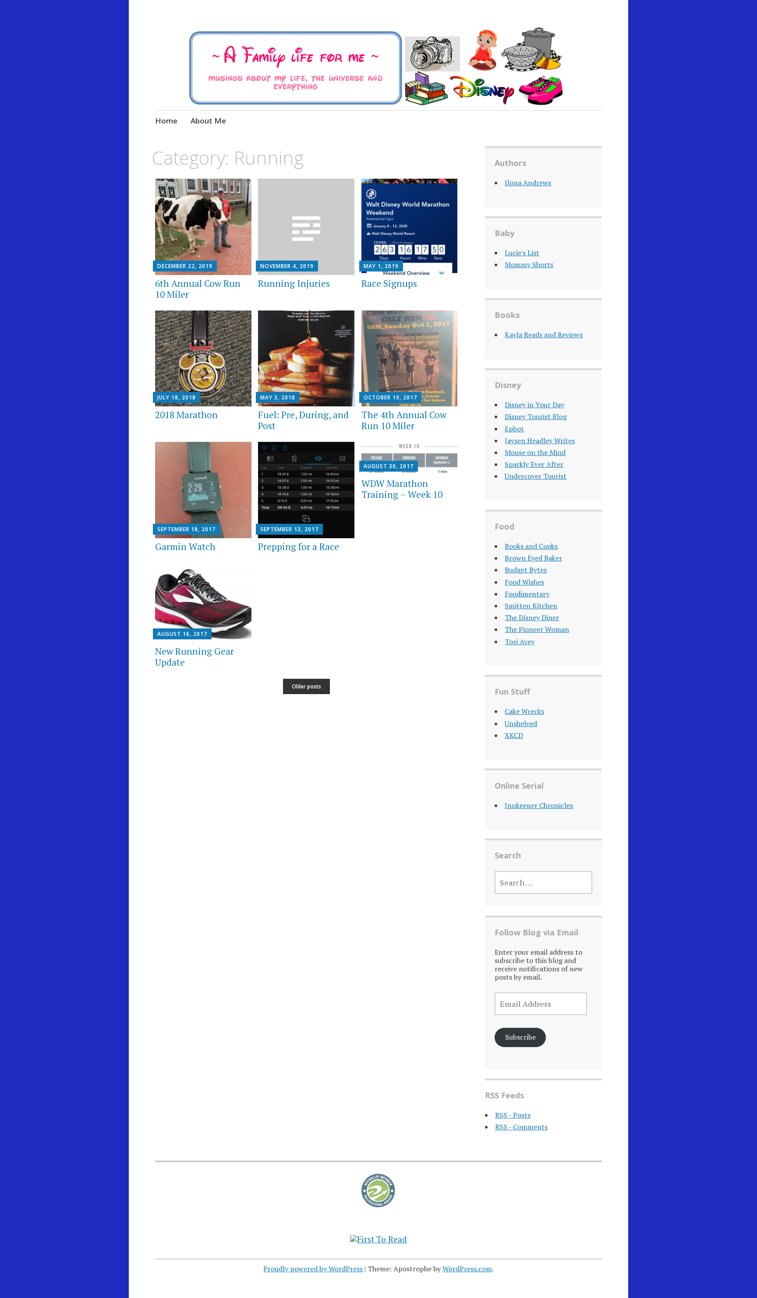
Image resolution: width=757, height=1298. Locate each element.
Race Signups (389, 283)
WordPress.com (467, 1268)
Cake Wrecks (524, 711)
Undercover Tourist (535, 476)
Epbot (514, 429)
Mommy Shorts (529, 264)
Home (166, 121)
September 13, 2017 (289, 529)
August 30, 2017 (389, 466)
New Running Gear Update (194, 656)
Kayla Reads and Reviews (544, 334)
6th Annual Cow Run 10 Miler (198, 288)
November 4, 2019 (287, 266)
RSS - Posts (513, 1115)
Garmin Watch (185, 546)
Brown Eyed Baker (533, 558)
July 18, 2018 (176, 397)
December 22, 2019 (184, 266)
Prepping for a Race (298, 546)
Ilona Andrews (528, 182)
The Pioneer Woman (537, 629)
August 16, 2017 (182, 634)
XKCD (514, 735)
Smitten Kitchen (531, 605)
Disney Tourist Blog (536, 416)
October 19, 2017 (390, 397)
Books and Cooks (531, 546)
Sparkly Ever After (534, 464)
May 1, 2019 (381, 266)
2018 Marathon (186, 415)
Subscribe (520, 1037)
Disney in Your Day (534, 404)
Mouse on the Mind (535, 452)
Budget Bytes (526, 570)
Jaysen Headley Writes (540, 440)
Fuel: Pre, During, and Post (303, 420)
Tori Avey (519, 641)
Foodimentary (527, 594)
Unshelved (521, 723)
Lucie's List (522, 252)
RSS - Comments (521, 1127)
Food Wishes (524, 582)
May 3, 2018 (277, 397)
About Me (208, 121)
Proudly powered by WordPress (313, 1268)
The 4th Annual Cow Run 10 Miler (403, 420)
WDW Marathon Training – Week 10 (401, 489)
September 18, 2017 (186, 529)
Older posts (306, 686)
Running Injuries (294, 283)
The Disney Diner (532, 617)
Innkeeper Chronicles (539, 805)
